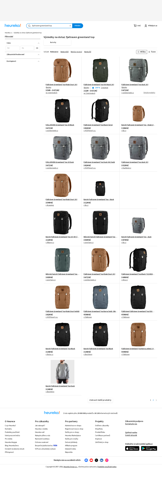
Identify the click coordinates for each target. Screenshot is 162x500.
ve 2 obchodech (51, 93)
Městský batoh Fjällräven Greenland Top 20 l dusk (62, 274)
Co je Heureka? (10, 425)
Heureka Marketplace (73, 435)
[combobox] (49, 25)
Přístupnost (9, 452)
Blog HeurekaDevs (12, 445)
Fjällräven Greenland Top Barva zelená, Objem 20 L (138, 349)
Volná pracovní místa (12, 435)
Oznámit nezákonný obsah (14, 449)
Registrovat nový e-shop (74, 429)
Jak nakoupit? (40, 425)
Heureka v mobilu (41, 429)
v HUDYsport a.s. (90, 131)
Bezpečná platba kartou (44, 445)
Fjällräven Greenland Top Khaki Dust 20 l (61, 85)
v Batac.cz (49, 354)
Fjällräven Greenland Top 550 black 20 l (99, 85)
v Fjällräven (88, 317)
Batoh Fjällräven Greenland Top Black (60, 349)
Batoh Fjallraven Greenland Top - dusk (136, 237)
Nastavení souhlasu (42, 439)
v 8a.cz (123, 131)
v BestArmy (88, 354)
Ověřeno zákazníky (102, 425)
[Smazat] (70, 25)
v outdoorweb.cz (127, 93)
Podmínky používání (12, 432)
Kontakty (8, 429)
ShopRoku (99, 429)
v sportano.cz (89, 242)
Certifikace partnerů (102, 435)
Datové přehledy (71, 442)
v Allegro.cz (50, 242)
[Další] (156, 400)
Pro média (8, 439)
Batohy (48, 87)
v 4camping (50, 205)
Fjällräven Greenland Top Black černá (98, 125)
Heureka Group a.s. (70, 467)
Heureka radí (39, 432)
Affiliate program (71, 445)
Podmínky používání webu (106, 467)
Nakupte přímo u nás (42, 435)
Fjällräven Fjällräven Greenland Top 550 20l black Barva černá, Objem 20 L (138, 311)
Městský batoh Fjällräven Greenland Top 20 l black (100, 237)
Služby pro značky (71, 439)
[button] (12, 48)
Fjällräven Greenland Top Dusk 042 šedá (99, 162)
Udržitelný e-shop (101, 442)
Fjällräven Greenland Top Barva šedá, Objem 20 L (100, 311)
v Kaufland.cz (126, 168)
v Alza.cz (124, 280)
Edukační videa (70, 449)
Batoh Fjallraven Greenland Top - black (99, 199)
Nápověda (68, 452)
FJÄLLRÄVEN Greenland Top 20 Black (60, 125)
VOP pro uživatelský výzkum (45, 449)
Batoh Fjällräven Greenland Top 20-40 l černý (62, 237)
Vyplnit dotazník (131, 435)
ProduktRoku (100, 432)
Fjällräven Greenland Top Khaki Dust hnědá (62, 311)
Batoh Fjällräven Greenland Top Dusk (60, 386)
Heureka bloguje (11, 442)
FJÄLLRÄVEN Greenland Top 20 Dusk (60, 162)
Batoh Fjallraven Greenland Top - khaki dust (138, 125)
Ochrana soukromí (41, 442)
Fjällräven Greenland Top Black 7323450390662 (138, 274)
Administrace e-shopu (73, 425)
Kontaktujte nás (131, 424)
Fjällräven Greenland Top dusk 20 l (134, 85)
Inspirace (98, 439)
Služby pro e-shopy (72, 432)
